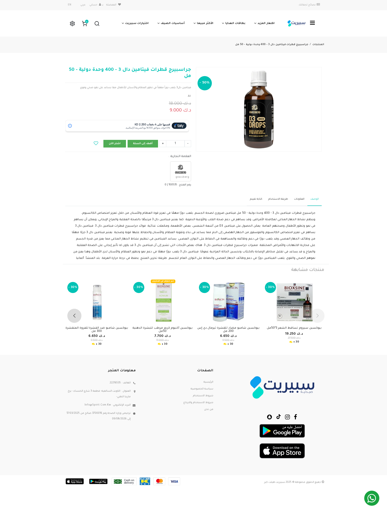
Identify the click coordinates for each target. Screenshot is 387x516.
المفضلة (111, 5)
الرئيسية (208, 382)
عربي (82, 5)
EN (69, 5)
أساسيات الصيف (173, 23)
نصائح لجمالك (307, 5)
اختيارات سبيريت (137, 23)
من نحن (208, 409)
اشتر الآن (115, 143)
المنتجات (318, 44)
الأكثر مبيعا (205, 23)
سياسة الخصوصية (202, 389)
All (189, 96)
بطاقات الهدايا (235, 23)
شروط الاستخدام (203, 395)
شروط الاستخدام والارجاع (198, 402)
